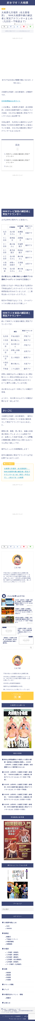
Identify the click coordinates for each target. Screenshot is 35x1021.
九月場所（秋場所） (13, 962)
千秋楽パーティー (12, 939)
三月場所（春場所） (13, 954)
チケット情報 (9, 984)
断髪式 (8, 937)
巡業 (5, 969)
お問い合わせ (27, 1016)
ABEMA (9, 928)
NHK (3, 8)
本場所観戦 (10, 941)
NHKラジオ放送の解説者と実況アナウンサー (18, 161)
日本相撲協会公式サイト (11, 101)
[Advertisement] (17, 57)
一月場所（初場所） (13, 952)
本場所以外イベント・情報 (13, 994)
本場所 (6, 949)
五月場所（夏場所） (13, 957)
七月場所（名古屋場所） (14, 959)
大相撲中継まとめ (10, 922)
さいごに (9, 166)
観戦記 (6, 933)
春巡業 (8, 972)
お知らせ (7, 1003)
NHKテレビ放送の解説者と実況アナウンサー (18, 155)
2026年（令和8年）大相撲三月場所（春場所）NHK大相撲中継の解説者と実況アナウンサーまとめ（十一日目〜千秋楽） (18, 787)
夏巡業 (8, 975)
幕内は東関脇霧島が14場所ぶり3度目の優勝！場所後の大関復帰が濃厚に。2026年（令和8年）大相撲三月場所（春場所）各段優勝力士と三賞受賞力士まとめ (18, 763)
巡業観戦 (9, 944)
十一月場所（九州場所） (14, 964)
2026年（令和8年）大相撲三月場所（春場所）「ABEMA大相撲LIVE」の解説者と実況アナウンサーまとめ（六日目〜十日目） (18, 797)
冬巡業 (8, 979)
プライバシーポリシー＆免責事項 (13, 1016)
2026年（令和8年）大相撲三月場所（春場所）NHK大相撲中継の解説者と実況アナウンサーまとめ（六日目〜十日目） (18, 807)
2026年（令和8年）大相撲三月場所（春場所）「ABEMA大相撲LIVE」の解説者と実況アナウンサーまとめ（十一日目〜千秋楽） (18, 775)
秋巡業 (8, 977)
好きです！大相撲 (17, 2)
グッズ (6, 989)
